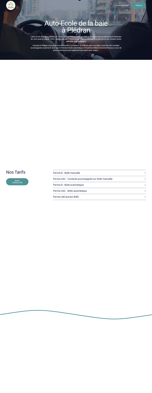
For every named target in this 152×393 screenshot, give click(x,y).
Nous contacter (17, 182)
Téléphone (139, 5)
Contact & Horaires (123, 5)
